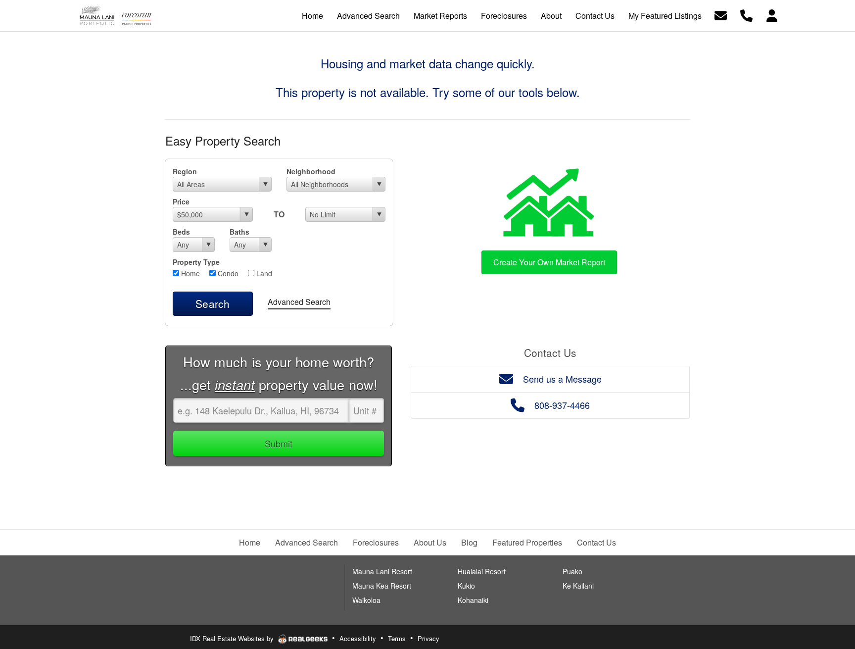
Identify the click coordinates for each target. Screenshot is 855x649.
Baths (239, 232)
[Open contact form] (720, 14)
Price (181, 201)
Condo (227, 273)
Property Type (196, 262)
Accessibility (357, 638)
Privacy (428, 638)
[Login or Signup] (771, 14)
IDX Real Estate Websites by (233, 638)
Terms (397, 638)
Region (185, 171)
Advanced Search (299, 301)
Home (189, 273)
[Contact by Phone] (746, 14)
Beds (181, 232)
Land (263, 273)
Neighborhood (310, 171)
